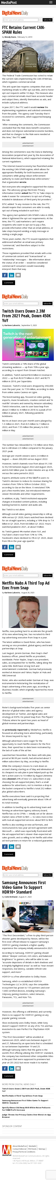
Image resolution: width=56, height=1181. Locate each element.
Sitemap (41, 1149)
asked (25, 193)
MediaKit (32, 1146)
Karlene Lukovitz (12, 325)
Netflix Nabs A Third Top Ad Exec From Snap (22, 1096)
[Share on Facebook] (5, 275)
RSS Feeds (32, 1149)
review (40, 107)
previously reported (16, 729)
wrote (23, 182)
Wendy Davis (10, 37)
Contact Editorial (19, 1149)
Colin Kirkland (11, 897)
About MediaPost (20, 1146)
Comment (8, 282)
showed (11, 778)
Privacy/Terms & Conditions (24, 1152)
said (23, 137)
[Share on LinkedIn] (11, 275)
